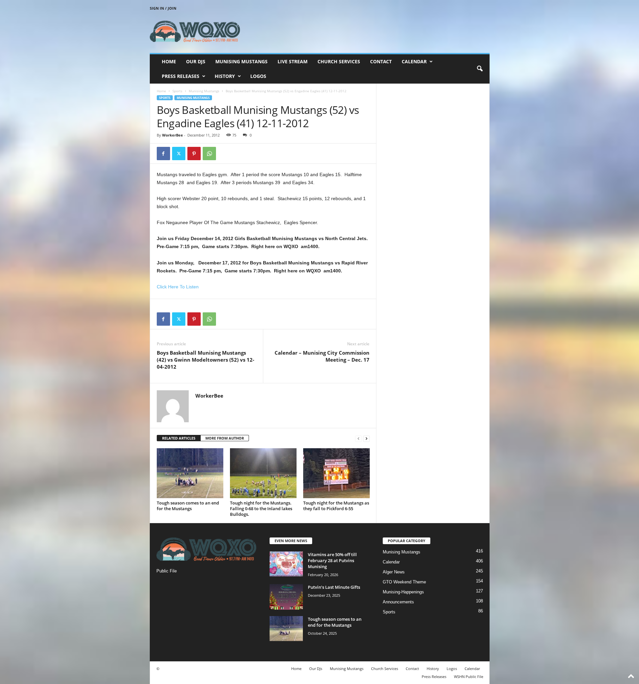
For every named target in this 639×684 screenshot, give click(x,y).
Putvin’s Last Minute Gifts (334, 587)
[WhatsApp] (209, 153)
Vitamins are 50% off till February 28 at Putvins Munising (332, 560)
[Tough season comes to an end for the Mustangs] (190, 473)
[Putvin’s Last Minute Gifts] (286, 597)
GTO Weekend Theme (404, 581)
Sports (177, 91)
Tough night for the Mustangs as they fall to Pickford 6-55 (336, 506)
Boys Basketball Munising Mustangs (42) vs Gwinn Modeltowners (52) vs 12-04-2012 (205, 359)
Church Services (339, 61)
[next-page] (366, 438)
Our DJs (195, 61)
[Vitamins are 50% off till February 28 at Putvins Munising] (286, 563)
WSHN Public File (468, 676)
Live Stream (293, 61)
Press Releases (180, 76)
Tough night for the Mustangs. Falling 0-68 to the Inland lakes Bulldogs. (261, 508)
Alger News (394, 571)
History (225, 76)
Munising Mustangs (241, 61)
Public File (166, 570)
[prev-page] (358, 438)
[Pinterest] (194, 153)
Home (169, 61)
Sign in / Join (163, 8)
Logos (258, 76)
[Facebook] (163, 153)
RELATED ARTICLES (178, 438)
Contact (381, 61)
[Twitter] (178, 153)
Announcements (398, 601)
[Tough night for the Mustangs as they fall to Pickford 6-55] (336, 473)
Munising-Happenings (403, 591)
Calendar (414, 61)
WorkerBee (172, 135)
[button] (479, 69)
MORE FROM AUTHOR (224, 438)
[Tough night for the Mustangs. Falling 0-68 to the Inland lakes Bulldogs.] (263, 473)
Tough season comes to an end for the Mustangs (188, 506)
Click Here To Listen (178, 286)
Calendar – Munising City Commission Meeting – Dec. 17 (322, 356)
